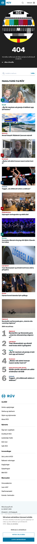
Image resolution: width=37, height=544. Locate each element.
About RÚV (5, 419)
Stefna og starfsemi (8, 411)
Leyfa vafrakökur (18, 539)
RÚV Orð (4, 442)
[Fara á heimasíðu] (7, 2)
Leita (32, 73)
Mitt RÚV (4, 473)
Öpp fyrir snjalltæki (8, 430)
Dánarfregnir (6, 469)
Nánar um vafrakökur (12, 524)
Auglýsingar (5, 465)
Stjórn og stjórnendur (9, 415)
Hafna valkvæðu (18, 534)
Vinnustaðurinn (7, 483)
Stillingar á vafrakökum (18, 529)
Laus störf (5, 487)
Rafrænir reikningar (8, 460)
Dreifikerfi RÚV (7, 434)
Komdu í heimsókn (8, 495)
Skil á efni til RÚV (7, 456)
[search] (17, 73)
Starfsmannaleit (7, 491)
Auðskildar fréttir (7, 438)
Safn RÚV (5, 446)
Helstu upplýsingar (8, 407)
